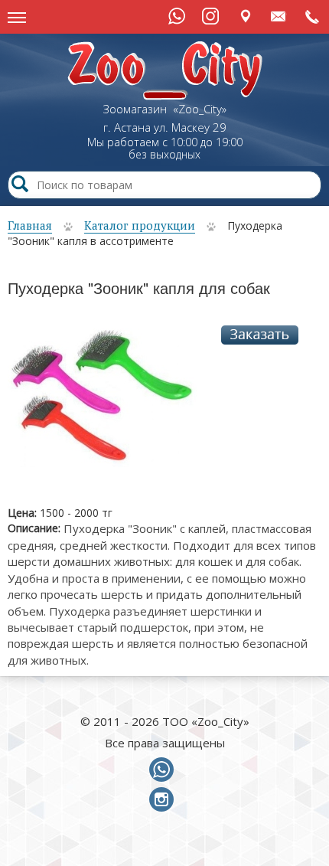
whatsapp (164, 770)
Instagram (210, 16)
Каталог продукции (139, 225)
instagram (164, 800)
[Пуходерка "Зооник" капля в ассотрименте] (102, 404)
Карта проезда (245, 16)
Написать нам (279, 16)
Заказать (259, 335)
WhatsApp (176, 16)
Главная (30, 225)
